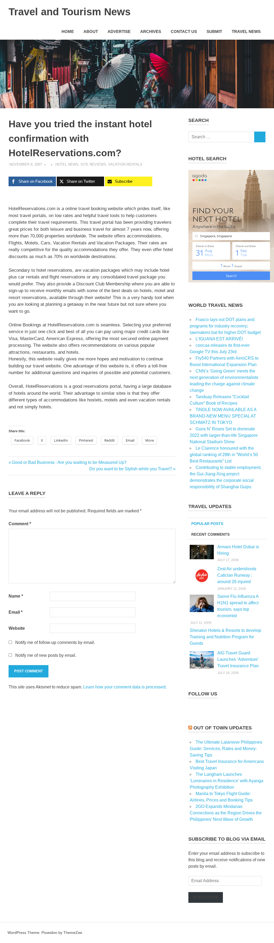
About (90, 31)
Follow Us (202, 693)
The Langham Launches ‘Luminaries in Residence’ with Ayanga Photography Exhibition (226, 780)
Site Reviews (93, 164)
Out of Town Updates (222, 727)
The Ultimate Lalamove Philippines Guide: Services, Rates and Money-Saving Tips (226, 748)
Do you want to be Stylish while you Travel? (130, 469)
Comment (20, 523)
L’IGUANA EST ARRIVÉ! (219, 339)
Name (16, 596)
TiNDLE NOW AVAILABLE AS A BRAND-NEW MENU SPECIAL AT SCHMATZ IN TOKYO (223, 416)
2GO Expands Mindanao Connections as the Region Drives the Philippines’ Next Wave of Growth (226, 813)
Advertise (119, 31)
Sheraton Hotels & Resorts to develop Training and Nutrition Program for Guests (225, 637)
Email (15, 612)
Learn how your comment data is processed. (125, 687)
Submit (214, 31)
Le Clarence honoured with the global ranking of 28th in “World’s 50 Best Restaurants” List (224, 454)
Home (68, 31)
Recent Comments (210, 534)
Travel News (246, 31)
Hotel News (66, 164)
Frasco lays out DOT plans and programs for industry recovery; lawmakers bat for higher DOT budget (225, 326)
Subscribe (206, 897)
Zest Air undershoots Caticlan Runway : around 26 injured (236, 575)
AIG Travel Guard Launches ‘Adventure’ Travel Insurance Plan (238, 659)
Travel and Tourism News (70, 11)
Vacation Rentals (125, 164)
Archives (150, 31)
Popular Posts (207, 523)
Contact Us (184, 31)
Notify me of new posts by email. (45, 655)
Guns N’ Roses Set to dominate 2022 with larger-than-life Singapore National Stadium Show (224, 435)
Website (17, 628)
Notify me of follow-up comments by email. (55, 642)
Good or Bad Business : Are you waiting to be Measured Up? (69, 462)
